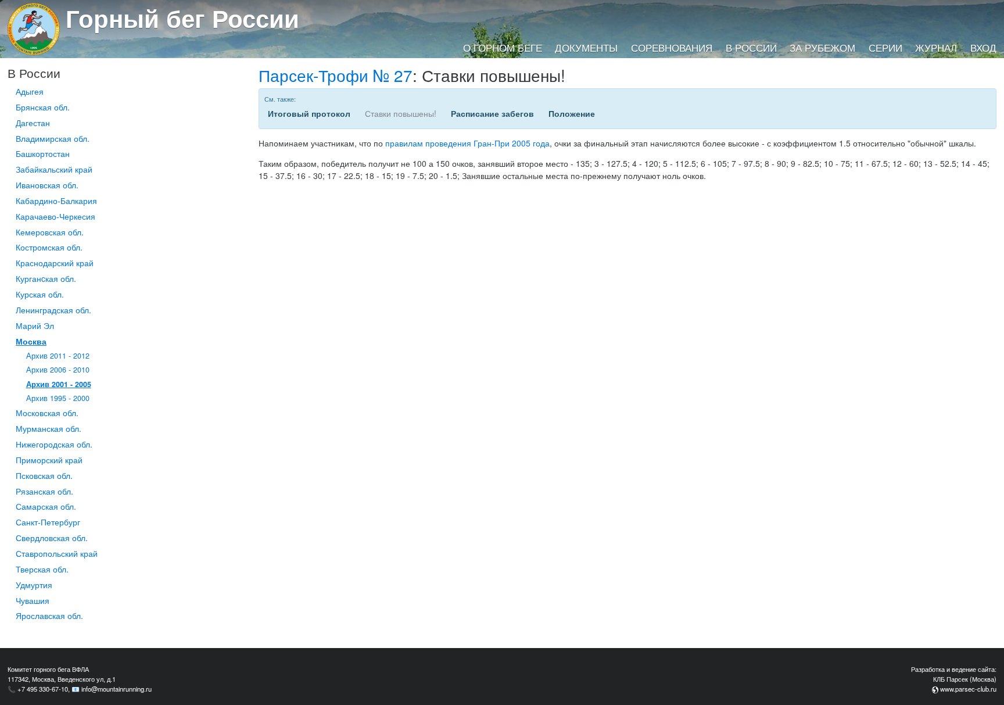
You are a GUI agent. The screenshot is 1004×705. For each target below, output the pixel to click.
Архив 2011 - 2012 (57, 355)
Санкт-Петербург (48, 522)
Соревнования (671, 48)
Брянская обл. (43, 107)
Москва (31, 341)
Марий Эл (35, 325)
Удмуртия (34, 585)
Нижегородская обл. (54, 444)
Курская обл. (40, 294)
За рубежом (822, 48)
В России (751, 48)
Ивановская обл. (47, 185)
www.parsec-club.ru (968, 688)
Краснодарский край (55, 263)
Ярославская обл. (49, 615)
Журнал (936, 48)
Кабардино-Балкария (56, 200)
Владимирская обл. (52, 138)
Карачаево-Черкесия (55, 216)
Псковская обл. (44, 475)
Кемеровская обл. (50, 232)
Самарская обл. (46, 506)
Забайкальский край (54, 169)
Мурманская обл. (48, 428)
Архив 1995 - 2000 (57, 398)
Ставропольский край (57, 553)
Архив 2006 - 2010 (57, 369)
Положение (571, 113)
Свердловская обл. (52, 537)
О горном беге (502, 48)
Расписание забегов (492, 113)
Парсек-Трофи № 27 (336, 75)
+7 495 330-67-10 (42, 688)
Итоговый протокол (309, 113)
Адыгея (30, 91)
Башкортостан (43, 153)
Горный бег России (182, 18)
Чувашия (32, 600)
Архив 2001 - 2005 (58, 384)
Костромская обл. (49, 247)
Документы (586, 48)
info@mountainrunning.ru (116, 688)
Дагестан (33, 122)
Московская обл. (47, 412)
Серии (885, 48)
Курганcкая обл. (46, 278)
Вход (983, 48)
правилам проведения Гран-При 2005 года (467, 143)
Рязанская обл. (44, 491)
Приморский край (49, 460)
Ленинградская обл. (53, 310)
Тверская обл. (42, 569)
